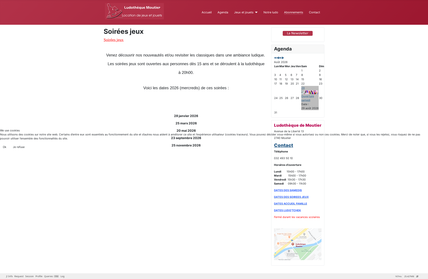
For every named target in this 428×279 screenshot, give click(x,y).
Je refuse (19, 147)
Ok (4, 147)
